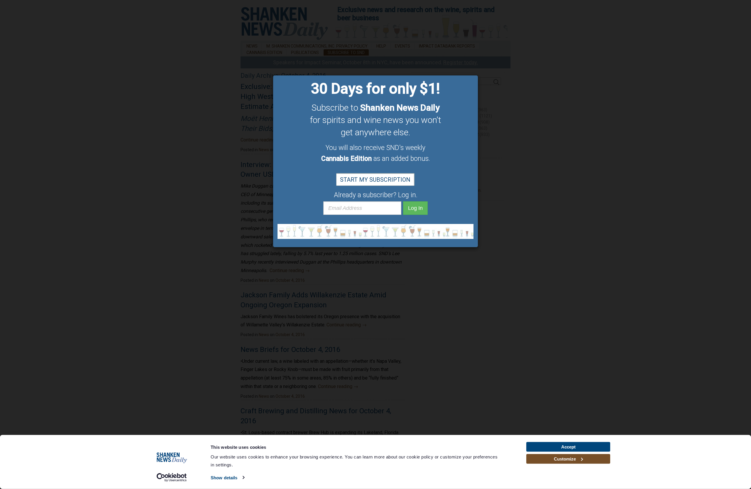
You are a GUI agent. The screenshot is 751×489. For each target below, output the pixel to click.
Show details (224, 477)
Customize (565, 458)
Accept (568, 446)
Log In (415, 208)
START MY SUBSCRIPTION (375, 179)
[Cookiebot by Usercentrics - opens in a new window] (171, 477)
